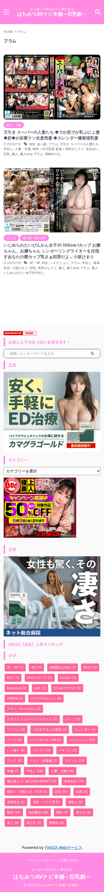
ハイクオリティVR (45, 740)
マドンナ (74, 760)
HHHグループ (39, 678)
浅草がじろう (47, 268)
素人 (15, 154)
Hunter (68, 678)
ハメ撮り (16, 750)
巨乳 (7, 154)
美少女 (34, 823)
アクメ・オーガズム (24, 709)
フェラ (14, 760)
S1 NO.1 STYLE (67, 688)
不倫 (12, 771)
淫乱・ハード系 (46, 802)
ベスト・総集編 (43, 760)
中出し (8, 149)
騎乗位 (56, 823)
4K (36, 667)
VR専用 (15, 698)
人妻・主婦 (23, 149)
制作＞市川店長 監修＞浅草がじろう (58, 149)
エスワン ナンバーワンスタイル (32, 719)
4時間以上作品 (62, 667)
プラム (53, 144)
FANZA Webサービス (63, 847)
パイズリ (42, 750)
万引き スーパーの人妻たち (79, 144)
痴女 (62, 812)
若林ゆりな (53, 154)
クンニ (72, 719)
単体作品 (74, 781)
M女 (32, 144)
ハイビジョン (59, 263)
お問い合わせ (69, 860)
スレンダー (85, 729)
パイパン (68, 750)
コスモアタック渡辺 (50, 729)
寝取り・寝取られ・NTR (27, 792)
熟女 (14, 812)
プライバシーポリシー (40, 860)
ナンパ (14, 740)
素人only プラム (31, 154)
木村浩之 (16, 802)
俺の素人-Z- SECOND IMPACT (31, 781)
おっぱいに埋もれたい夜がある (52, 869)
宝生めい (92, 149)
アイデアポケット (46, 698)
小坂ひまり (20, 268)
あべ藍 (42, 144)
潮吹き (75, 802)
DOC (13, 678)
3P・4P (34, 263)
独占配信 (38, 812)
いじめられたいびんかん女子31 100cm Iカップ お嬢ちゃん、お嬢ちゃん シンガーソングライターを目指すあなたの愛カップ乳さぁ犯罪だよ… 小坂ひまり (52, 251)
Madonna (16, 688)
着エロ (83, 812)
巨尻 (82, 792)
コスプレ (16, 729)
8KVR (90, 667)
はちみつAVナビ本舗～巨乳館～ (52, 14)
